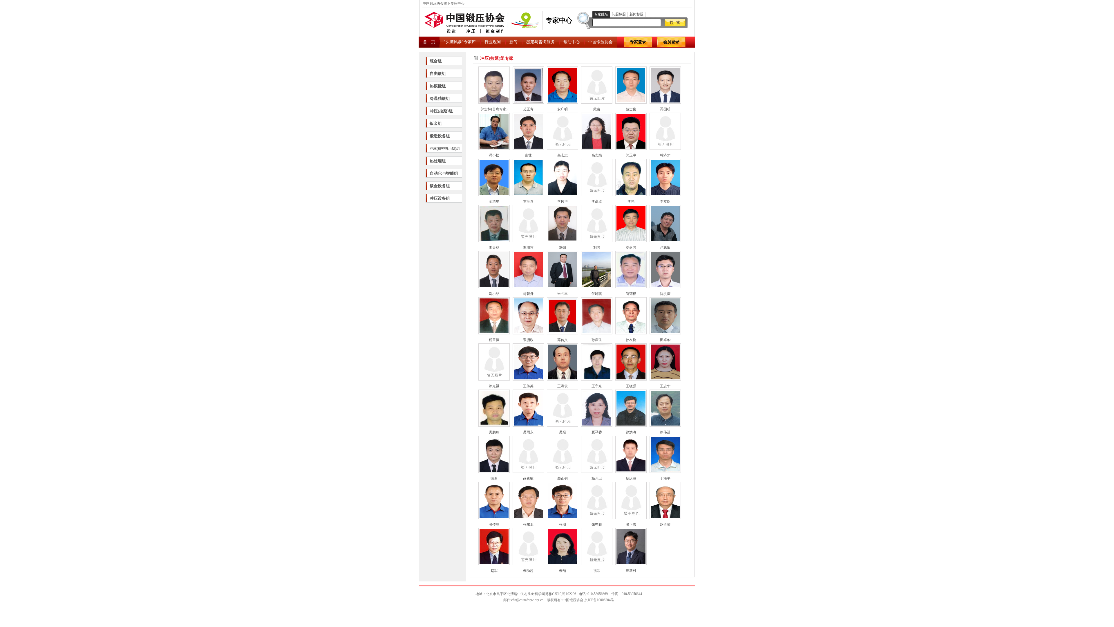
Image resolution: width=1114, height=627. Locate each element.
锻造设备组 (440, 136)
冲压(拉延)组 (441, 111)
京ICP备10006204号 (599, 600)
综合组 (436, 61)
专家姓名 (601, 14)
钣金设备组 (440, 186)
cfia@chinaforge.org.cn (527, 600)
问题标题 (619, 14)
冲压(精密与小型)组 (445, 149)
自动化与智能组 (444, 173)
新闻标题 (636, 14)
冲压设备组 (440, 198)
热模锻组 (438, 86)
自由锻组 (438, 73)
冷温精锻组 (440, 98)
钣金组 (436, 123)
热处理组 (438, 161)
